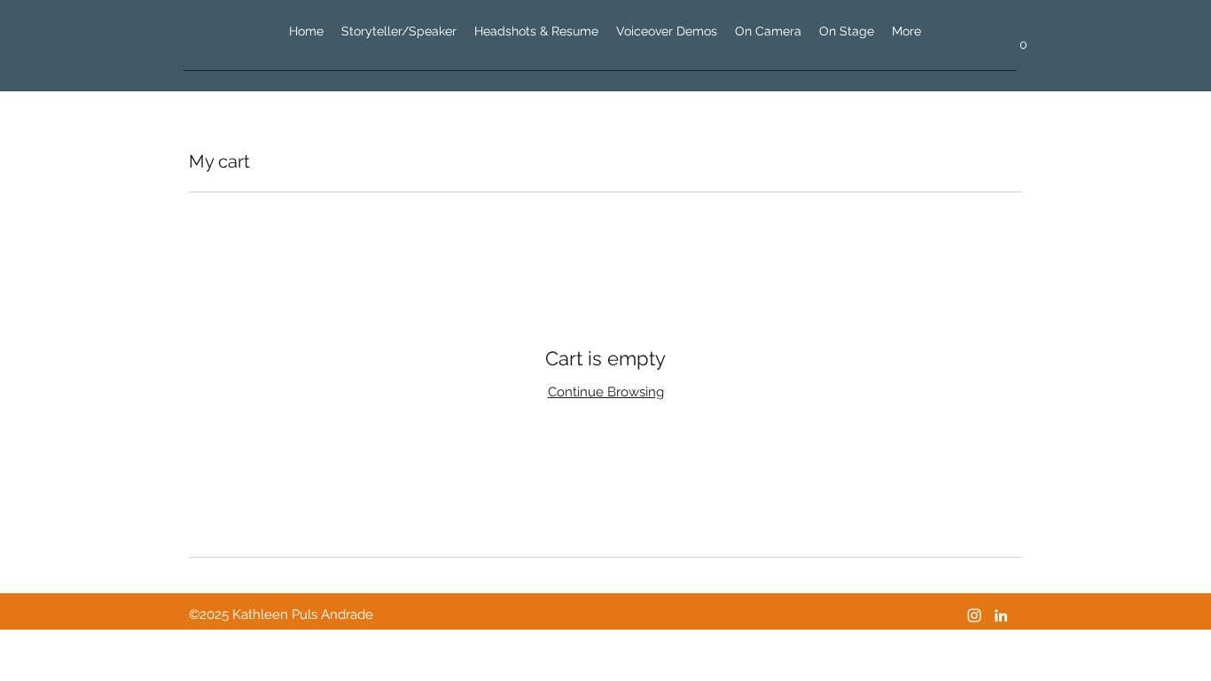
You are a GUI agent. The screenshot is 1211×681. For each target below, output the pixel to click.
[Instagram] (974, 615)
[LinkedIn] (1001, 615)
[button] (1023, 39)
